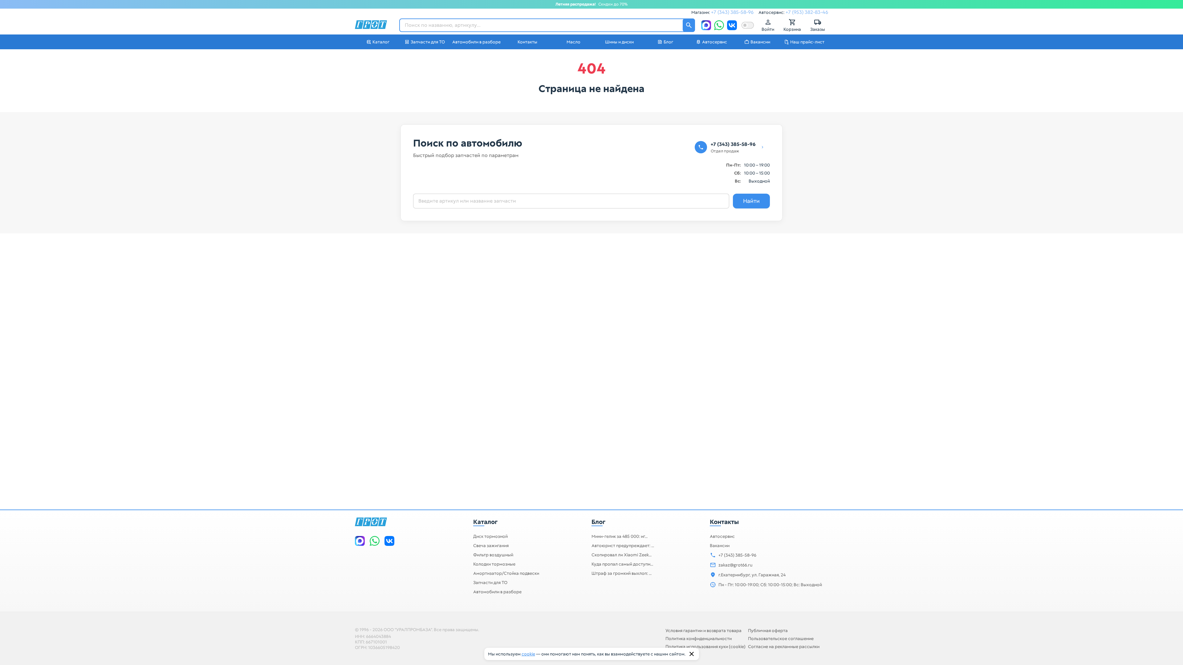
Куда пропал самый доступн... (622, 564)
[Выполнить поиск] (689, 25)
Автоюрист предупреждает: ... (623, 545)
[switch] (748, 25)
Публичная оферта (768, 630)
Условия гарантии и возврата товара (703, 630)
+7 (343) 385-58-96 (732, 12)
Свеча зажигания (491, 545)
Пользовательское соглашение (781, 638)
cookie (528, 654)
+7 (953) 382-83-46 (807, 12)
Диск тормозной (490, 536)
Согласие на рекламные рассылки (783, 646)
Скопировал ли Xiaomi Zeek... (622, 555)
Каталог (485, 522)
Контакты (724, 522)
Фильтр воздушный (493, 555)
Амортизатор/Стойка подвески (506, 573)
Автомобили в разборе (497, 591)
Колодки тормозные (494, 564)
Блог (598, 522)
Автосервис (722, 536)
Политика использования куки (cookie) (705, 646)
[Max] (706, 25)
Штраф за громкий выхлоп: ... (622, 573)
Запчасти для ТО (490, 582)
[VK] (732, 25)
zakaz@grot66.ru (735, 565)
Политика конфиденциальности (698, 638)
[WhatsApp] (719, 25)
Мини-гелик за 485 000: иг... (620, 536)
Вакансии (720, 545)
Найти (751, 200)
